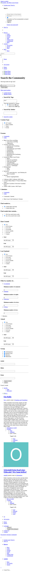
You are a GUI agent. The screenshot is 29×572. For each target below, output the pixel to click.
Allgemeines (19, 475)
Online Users (10, 39)
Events (8, 37)
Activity (6, 44)
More (8, 42)
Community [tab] (7, 136)
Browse (6, 32)
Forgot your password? (12, 24)
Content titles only (10, 208)
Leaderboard (10, 41)
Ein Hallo (7, 397)
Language (6, 526)
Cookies (6, 532)
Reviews (6, 299)
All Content (8, 123)
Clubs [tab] (5, 137)
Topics (7, 126)
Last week (8, 227)
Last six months (9, 231)
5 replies (9, 500)
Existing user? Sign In (9, 5)
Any (7, 224)
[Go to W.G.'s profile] (6, 393)
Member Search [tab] (7, 94)
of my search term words (12, 214)
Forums (9, 35)
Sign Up (6, 27)
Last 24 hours (9, 226)
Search (8, 46)
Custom (7, 234)
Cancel (5, 382)
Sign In (9, 22)
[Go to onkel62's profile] (16, 466)
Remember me (10, 19)
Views (6, 307)
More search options (6, 90)
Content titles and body (11, 206)
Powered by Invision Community (9, 534)
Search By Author (8, 116)
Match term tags (14, 105)
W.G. (5, 400)
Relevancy (9, 390)
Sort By (6, 388)
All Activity (10, 45)
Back (8, 547)
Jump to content (4, 1)
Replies (6, 291)
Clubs (8, 34)
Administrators (9, 352)
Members (5, 316)
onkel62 (6, 475)
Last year (8, 232)
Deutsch (9, 527)
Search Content (7, 381)
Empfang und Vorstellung (21, 400)
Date (8, 389)
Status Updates (9, 124)
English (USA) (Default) (12, 529)
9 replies (9, 429)
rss (4, 516)
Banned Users (9, 353)
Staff (8, 38)
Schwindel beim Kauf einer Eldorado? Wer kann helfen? (15, 471)
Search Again (4, 87)
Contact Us (6, 530)
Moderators (8, 356)
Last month (8, 229)
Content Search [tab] (7, 92)
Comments (7, 283)
